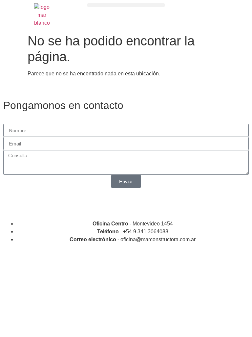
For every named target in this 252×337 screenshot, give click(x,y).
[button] (126, 5)
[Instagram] (11, 202)
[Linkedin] (29, 202)
